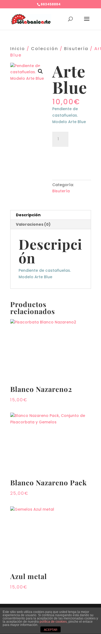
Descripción (28, 215)
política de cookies (53, 621)
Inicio (17, 49)
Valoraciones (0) (33, 224)
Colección (44, 49)
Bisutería (76, 49)
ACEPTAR (50, 629)
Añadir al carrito (72, 158)
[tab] (50, 215)
